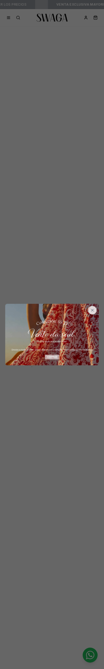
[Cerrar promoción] (92, 310)
